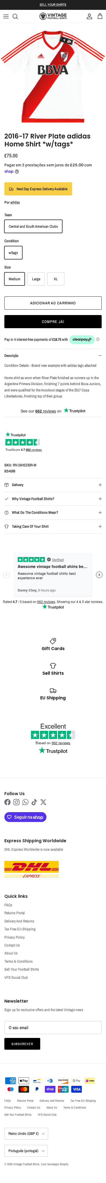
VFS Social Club (16, 977)
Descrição (11, 355)
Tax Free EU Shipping (20, 929)
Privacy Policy (14, 937)
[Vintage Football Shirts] (53, 16)
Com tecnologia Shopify (54, 1164)
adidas (15, 202)
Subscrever (22, 1044)
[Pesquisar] (18, 16)
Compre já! (53, 321)
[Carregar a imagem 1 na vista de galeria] (53, 76)
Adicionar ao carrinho (53, 303)
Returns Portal (14, 912)
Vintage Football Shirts (26, 1164)
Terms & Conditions (18, 961)
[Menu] (6, 16)
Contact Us (12, 945)
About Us (11, 953)
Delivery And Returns (19, 921)
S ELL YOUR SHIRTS (53, 4)
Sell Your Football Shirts (21, 969)
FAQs (8, 904)
